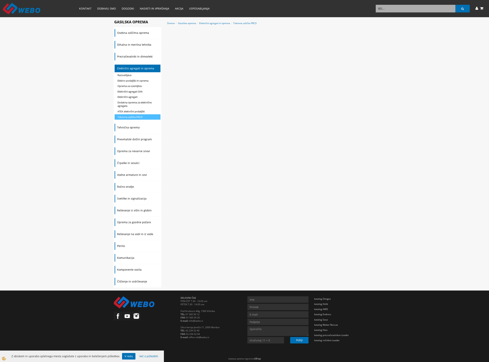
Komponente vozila (129, 269)
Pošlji (299, 340)
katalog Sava (321, 319)
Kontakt (85, 8)
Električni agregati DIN (129, 91)
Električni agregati (127, 97)
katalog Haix (320, 330)
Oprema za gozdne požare (134, 222)
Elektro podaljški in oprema (132, 80)
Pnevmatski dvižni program (134, 139)
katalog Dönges (322, 298)
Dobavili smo (106, 8)
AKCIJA (179, 8)
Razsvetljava (124, 75)
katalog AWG (321, 309)
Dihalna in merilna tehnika (134, 44)
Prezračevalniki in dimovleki (135, 56)
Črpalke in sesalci (128, 163)
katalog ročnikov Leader (327, 340)
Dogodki (128, 8)
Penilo (121, 246)
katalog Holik (321, 304)
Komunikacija (125, 258)
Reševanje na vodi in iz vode (135, 234)
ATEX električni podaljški (131, 111)
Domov (171, 23)
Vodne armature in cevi (132, 175)
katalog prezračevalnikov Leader (331, 335)
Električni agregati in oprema (135, 68)
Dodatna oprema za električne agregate (134, 104)
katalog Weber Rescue (326, 324)
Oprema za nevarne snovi (133, 151)
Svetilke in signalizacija (132, 198)
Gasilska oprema (187, 23)
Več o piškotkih (148, 356)
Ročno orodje (125, 186)
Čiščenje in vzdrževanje (132, 281)
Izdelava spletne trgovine (240, 358)
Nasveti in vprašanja (154, 8)
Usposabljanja (199, 8)
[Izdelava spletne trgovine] (257, 358)
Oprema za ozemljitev (129, 86)
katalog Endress (322, 314)
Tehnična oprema (128, 127)
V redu (129, 356)
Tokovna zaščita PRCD (129, 117)
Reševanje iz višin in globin (134, 210)
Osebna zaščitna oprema (133, 33)
